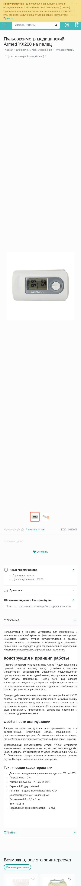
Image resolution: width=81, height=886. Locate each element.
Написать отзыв (35, 529)
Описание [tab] (11, 620)
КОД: (64, 529)
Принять (8, 18)
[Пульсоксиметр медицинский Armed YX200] (40, 285)
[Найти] (56, 25)
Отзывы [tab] (10, 832)
